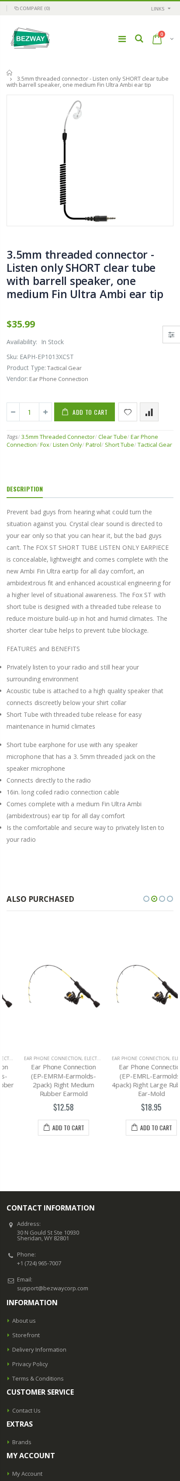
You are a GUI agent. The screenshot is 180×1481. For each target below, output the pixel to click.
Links (158, 8)
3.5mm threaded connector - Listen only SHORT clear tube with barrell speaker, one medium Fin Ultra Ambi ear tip (85, 274)
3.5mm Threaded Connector (58, 437)
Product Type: (26, 367)
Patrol (93, 445)
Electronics (82, 1058)
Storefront (26, 1335)
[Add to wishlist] (127, 411)
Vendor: (17, 378)
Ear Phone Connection (35, 1058)
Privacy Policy (30, 1364)
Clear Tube (112, 437)
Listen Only (67, 445)
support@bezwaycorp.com (52, 1288)
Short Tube (119, 445)
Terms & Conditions (38, 1378)
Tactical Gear (155, 445)
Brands (21, 1442)
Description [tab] (25, 488)
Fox (44, 445)
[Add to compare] (149, 411)
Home (10, 72)
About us (24, 1320)
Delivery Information (39, 1349)
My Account (27, 1473)
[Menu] (122, 39)
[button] (146, 899)
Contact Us (26, 1410)
